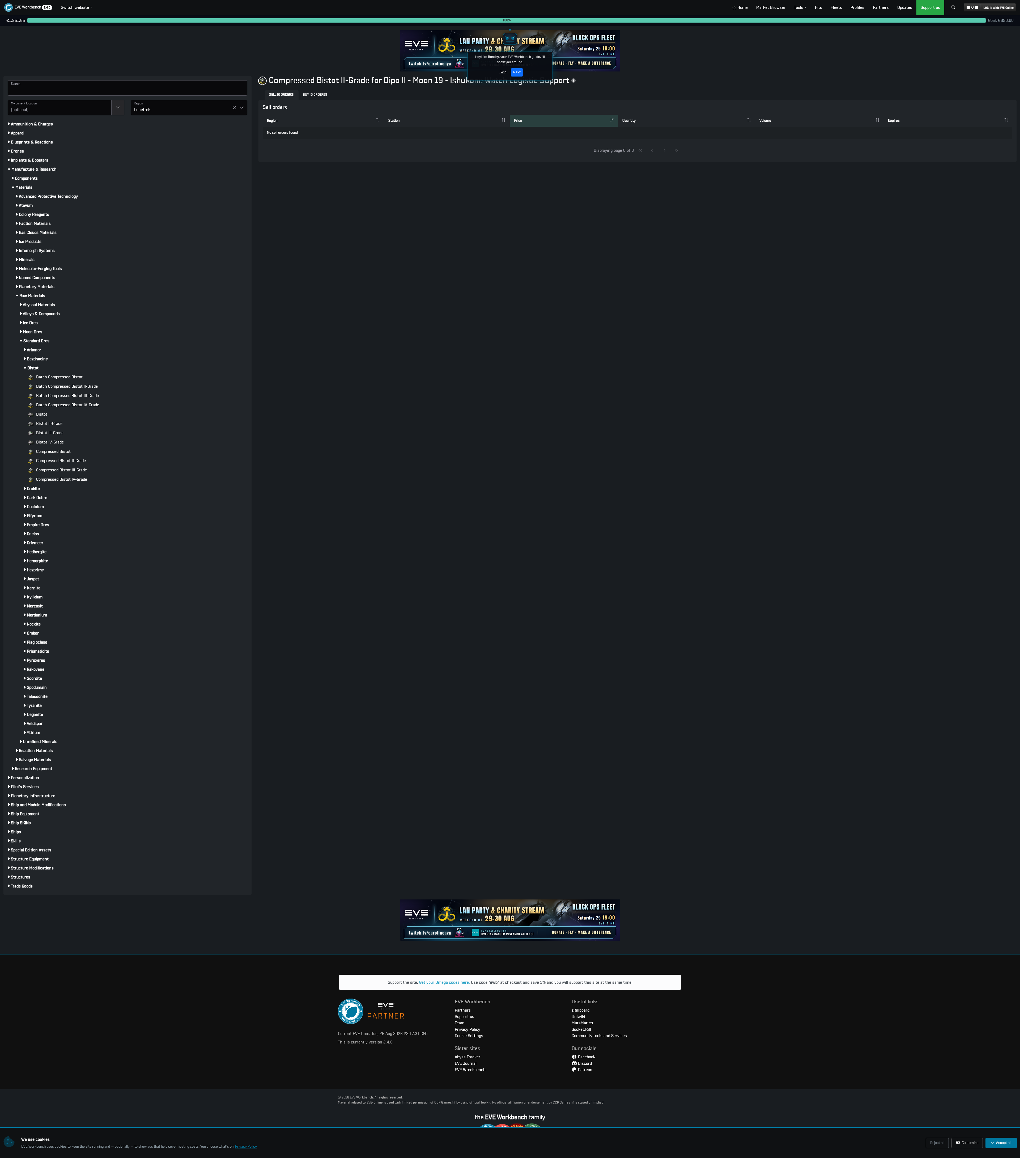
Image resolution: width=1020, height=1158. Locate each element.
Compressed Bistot (53, 451)
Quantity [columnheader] (629, 120)
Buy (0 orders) (315, 94)
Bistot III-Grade (49, 433)
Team (459, 1023)
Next (517, 72)
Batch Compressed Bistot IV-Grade (67, 405)
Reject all (937, 1143)
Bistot (41, 414)
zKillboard (580, 1010)
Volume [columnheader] (765, 120)
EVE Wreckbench (470, 1070)
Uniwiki (578, 1017)
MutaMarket (582, 1023)
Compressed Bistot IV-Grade (61, 479)
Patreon (584, 1070)
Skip (503, 72)
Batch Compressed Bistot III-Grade (67, 396)
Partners (463, 1010)
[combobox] (60, 107)
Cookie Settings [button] (469, 1036)
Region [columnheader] (272, 120)
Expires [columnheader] (894, 120)
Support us (464, 1017)
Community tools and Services (599, 1036)
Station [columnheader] (394, 120)
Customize (969, 1143)
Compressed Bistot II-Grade (60, 461)
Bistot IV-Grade (49, 442)
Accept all (1003, 1143)
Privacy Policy (246, 1146)
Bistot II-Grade (48, 423)
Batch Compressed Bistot (59, 377)
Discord (584, 1063)
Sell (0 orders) (281, 94)
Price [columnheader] (518, 120)
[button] (28, 7)
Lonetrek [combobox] (142, 110)
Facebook (586, 1057)
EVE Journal (466, 1063)
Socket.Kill (581, 1029)
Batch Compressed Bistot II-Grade (66, 386)
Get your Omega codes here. (444, 982)
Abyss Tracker (467, 1057)
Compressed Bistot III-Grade (61, 470)
